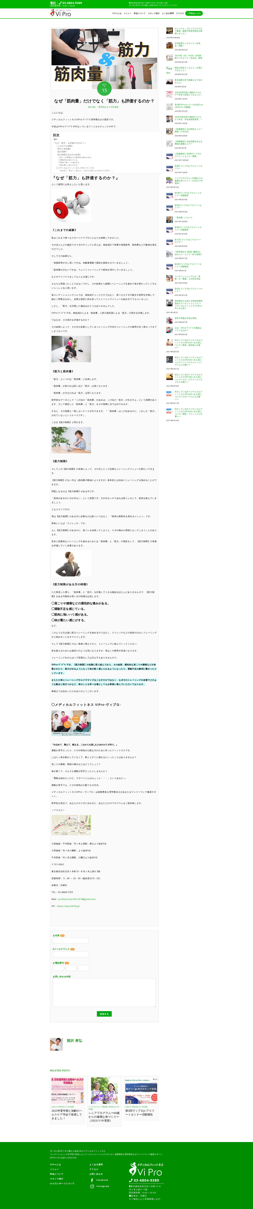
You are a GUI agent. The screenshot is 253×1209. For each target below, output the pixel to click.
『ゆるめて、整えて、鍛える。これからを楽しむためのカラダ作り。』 (86, 170)
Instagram (102, 1186)
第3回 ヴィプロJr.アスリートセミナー (188, 289)
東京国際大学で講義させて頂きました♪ (188, 81)
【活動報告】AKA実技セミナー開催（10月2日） (188, 130)
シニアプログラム (94, 1107)
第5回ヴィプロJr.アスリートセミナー (188, 206)
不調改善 (105, 1107)
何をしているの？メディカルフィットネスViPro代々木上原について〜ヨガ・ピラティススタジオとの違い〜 (188, 378)
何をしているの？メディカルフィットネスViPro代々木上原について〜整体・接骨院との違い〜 (188, 344)
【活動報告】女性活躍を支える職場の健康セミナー (188, 142)
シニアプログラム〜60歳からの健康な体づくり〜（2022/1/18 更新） (104, 1116)
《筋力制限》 (62, 151)
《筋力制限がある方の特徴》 (69, 154)
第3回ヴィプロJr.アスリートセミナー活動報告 (188, 265)
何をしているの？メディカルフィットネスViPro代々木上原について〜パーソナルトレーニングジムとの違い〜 (188, 361)
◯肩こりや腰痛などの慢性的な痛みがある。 (76, 157)
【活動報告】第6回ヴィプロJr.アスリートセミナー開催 (188, 154)
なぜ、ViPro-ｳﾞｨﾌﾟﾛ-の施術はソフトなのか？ (188, 329)
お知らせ (55, 1107)
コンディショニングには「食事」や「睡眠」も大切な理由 (187, 277)
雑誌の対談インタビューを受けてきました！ (188, 69)
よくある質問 (168, 13)
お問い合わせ (96, 1174)
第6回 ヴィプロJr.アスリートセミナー (188, 167)
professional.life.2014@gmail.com (77, 899)
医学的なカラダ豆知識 (108, 107)
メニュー (128, 13)
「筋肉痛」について (184, 217)
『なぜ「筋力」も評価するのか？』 (70, 143)
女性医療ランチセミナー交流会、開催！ (187, 44)
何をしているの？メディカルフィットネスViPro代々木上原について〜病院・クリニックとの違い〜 (188, 412)
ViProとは (117, 13)
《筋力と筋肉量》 (64, 148)
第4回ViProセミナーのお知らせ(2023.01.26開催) (189, 105)
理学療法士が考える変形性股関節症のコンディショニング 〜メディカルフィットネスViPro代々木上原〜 (188, 304)
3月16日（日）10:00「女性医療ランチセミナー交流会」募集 (188, 56)
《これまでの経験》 (65, 146)
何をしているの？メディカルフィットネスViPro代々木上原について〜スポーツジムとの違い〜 (188, 395)
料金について (140, 13)
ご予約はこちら (194, 13)
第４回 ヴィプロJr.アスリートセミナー (188, 240)
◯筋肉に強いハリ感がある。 (70, 162)
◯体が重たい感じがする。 (69, 165)
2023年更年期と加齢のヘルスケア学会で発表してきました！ (67, 1114)
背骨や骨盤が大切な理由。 (186, 318)
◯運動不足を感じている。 (69, 160)
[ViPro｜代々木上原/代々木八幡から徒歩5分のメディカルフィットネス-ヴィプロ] (60, 15)
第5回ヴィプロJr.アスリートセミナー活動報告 (140, 1112)
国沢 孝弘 (92, 107)
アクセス (180, 13)
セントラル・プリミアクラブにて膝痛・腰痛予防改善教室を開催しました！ (188, 31)
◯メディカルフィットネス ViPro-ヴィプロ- (75, 168)
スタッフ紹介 (154, 13)
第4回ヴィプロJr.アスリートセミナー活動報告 (188, 228)
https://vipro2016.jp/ (68, 906)
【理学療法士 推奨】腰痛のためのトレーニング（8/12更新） (189, 253)
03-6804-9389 (72, 3)
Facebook (102, 1180)
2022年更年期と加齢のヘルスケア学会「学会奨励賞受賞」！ (188, 118)
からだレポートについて (62, 1183)
